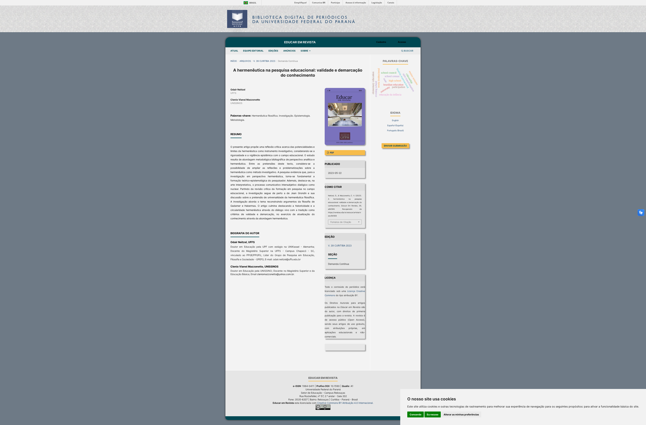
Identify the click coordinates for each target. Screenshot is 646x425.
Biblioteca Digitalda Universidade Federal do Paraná (304, 19)
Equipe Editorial (253, 50)
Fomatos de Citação (340, 222)
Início (233, 61)
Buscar (408, 50)
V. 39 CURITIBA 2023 (264, 61)
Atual (234, 50)
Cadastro (381, 42)
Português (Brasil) (395, 130)
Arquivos (245, 61)
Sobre (305, 50)
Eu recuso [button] (432, 414)
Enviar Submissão (395, 145)
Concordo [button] (415, 414)
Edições (273, 50)
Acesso (402, 42)
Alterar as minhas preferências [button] (461, 414)
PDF (331, 152)
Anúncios (289, 50)
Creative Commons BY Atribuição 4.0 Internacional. (345, 402)
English (395, 120)
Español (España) (395, 125)
